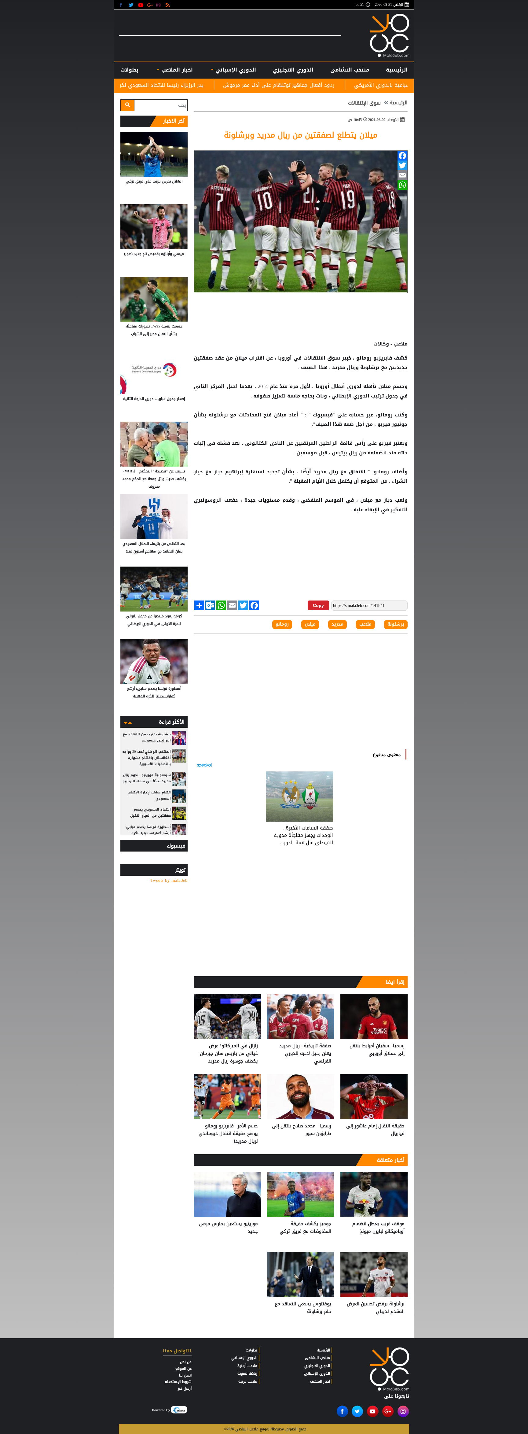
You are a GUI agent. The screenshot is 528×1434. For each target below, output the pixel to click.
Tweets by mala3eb (169, 880)
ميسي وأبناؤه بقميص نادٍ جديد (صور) (154, 253)
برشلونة (370, 367)
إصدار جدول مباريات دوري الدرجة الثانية (154, 398)
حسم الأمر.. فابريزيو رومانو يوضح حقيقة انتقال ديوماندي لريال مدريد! (228, 1133)
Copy (318, 605)
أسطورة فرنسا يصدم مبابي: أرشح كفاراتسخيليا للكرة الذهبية (154, 692)
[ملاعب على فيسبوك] (123, 5)
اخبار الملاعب (320, 1381)
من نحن (186, 1362)
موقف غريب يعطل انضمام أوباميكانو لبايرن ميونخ (378, 1228)
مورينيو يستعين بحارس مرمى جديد (228, 1228)
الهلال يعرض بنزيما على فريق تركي (154, 181)
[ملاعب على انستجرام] (159, 5)
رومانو (363, 358)
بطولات (251, 1350)
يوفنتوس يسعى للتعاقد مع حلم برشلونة (303, 1308)
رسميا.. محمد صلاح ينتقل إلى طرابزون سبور (301, 1130)
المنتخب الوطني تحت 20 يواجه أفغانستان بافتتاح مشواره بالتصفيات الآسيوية (146, 758)
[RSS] (168, 5)
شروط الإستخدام (178, 1381)
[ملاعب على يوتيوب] (141, 5)
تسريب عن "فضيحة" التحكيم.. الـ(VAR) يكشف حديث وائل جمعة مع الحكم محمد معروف (154, 479)
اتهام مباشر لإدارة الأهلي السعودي (149, 795)
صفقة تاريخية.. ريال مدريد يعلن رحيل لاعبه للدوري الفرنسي (305, 1053)
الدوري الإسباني (235, 70)
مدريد (339, 367)
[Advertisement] (301, 534)
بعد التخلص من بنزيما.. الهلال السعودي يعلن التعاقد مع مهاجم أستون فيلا (154, 547)
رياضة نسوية (247, 1373)
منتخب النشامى (349, 70)
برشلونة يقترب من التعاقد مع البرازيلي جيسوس (147, 737)
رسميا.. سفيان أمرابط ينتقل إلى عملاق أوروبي (377, 1050)
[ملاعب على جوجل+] (150, 5)
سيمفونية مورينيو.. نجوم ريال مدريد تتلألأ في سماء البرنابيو (147, 778)
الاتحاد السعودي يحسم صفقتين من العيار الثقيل (150, 813)
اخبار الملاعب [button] (176, 70)
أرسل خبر (185, 1388)
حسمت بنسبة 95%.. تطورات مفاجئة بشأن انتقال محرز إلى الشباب (154, 330)
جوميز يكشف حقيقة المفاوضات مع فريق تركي (305, 1228)
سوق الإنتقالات (364, 103)
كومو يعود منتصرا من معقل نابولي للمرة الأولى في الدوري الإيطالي (154, 620)
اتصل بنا (185, 1375)
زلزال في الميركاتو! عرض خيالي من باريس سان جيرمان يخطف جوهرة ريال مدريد (229, 1053)
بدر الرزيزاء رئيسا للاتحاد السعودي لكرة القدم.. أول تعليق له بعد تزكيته (214, 85)
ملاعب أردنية (247, 1366)
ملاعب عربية (247, 1381)
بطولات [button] (129, 70)
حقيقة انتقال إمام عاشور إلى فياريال (375, 1130)
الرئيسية (397, 70)
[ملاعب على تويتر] (132, 5)
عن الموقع (183, 1368)
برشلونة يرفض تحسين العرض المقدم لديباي (376, 1308)
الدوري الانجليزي (293, 70)
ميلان (241, 358)
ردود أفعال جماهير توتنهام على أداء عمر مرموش (370, 85)
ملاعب (365, 624)
